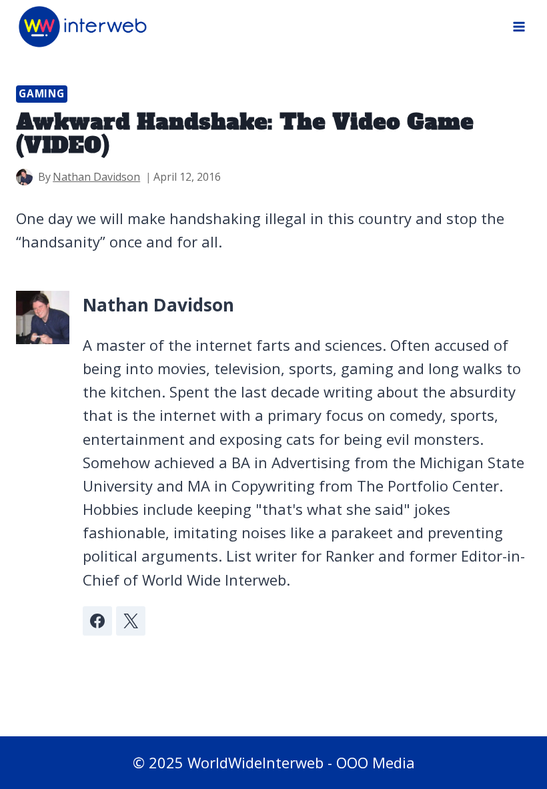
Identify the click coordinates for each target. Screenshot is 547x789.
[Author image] (24, 177)
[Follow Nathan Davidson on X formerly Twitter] (130, 621)
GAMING (42, 94)
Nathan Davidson (96, 176)
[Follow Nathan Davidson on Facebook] (97, 621)
